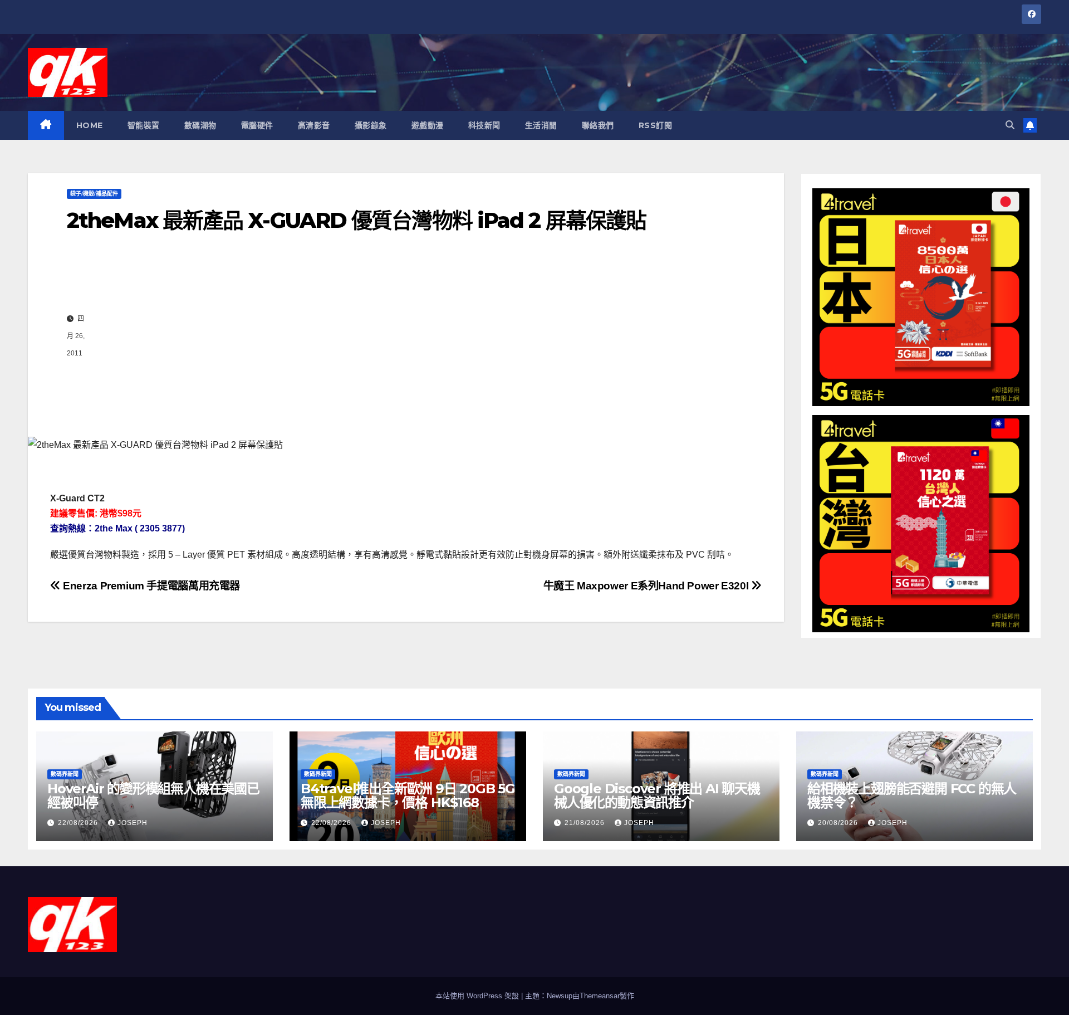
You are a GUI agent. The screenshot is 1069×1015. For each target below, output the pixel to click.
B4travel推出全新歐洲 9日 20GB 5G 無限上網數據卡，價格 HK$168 (408, 795)
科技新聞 (484, 125)
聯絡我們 (598, 125)
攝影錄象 (371, 125)
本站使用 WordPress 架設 (478, 996)
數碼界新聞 (65, 774)
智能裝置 (144, 125)
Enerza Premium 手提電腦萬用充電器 (150, 586)
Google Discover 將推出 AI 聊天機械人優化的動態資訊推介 (657, 795)
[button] (1010, 125)
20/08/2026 (839, 823)
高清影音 (314, 125)
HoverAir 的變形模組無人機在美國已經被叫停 (153, 795)
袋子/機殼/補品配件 (94, 194)
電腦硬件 (257, 125)
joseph (132, 823)
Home (89, 125)
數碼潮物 (200, 125)
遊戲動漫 (427, 125)
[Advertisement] (417, 336)
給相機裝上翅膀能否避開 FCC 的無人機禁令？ (911, 795)
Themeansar (600, 996)
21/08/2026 (586, 823)
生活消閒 (541, 125)
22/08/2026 (79, 823)
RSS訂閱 (656, 125)
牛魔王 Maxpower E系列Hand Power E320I (647, 586)
